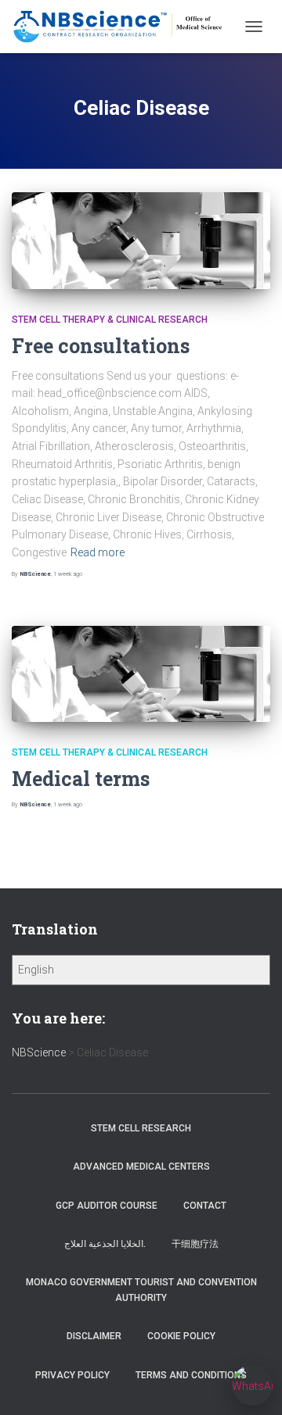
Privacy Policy (72, 1375)
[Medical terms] (141, 674)
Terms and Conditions (191, 1375)
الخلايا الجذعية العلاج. (105, 1243)
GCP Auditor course (106, 1205)
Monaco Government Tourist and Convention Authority (141, 1289)
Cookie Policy (181, 1336)
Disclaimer (94, 1336)
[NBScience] (124, 26)
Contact (204, 1205)
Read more (97, 552)
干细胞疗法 (195, 1243)
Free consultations (101, 346)
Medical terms (81, 778)
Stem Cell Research (141, 1128)
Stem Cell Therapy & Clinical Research (110, 319)
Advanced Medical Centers (141, 1166)
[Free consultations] (141, 240)
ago (67, 573)
